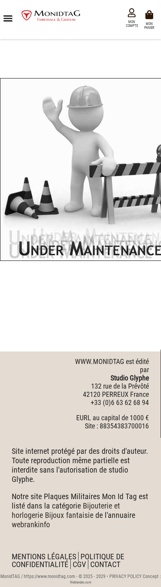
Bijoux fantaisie (69, 515)
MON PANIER (150, 25)
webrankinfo (31, 524)
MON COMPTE (132, 24)
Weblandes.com (80, 582)
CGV (79, 564)
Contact (105, 564)
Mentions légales (44, 556)
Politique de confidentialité (68, 560)
